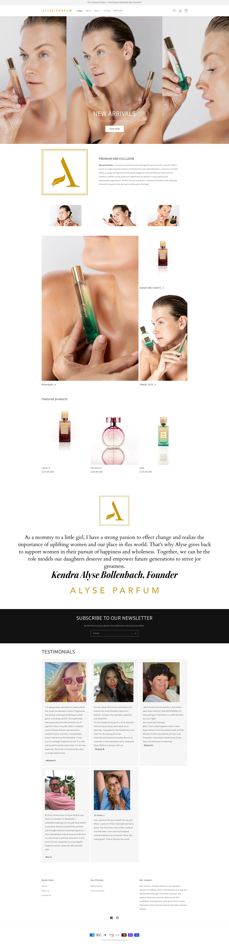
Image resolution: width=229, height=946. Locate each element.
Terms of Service (97, 890)
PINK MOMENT (96, 468)
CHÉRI (142, 468)
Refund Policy (96, 886)
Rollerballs (47, 384)
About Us (46, 890)
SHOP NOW (114, 129)
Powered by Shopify (121, 940)
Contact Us (46, 895)
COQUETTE (46, 468)
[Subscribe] (135, 633)
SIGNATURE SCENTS (150, 287)
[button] (97, 10)
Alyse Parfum (110, 940)
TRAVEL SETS (147, 384)
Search (44, 886)
